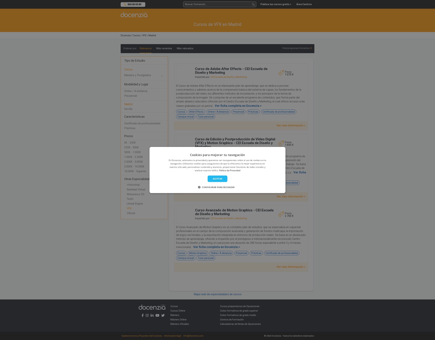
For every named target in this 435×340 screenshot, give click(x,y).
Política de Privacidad (229, 170)
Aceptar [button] (217, 178)
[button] (217, 187)
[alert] (217, 170)
